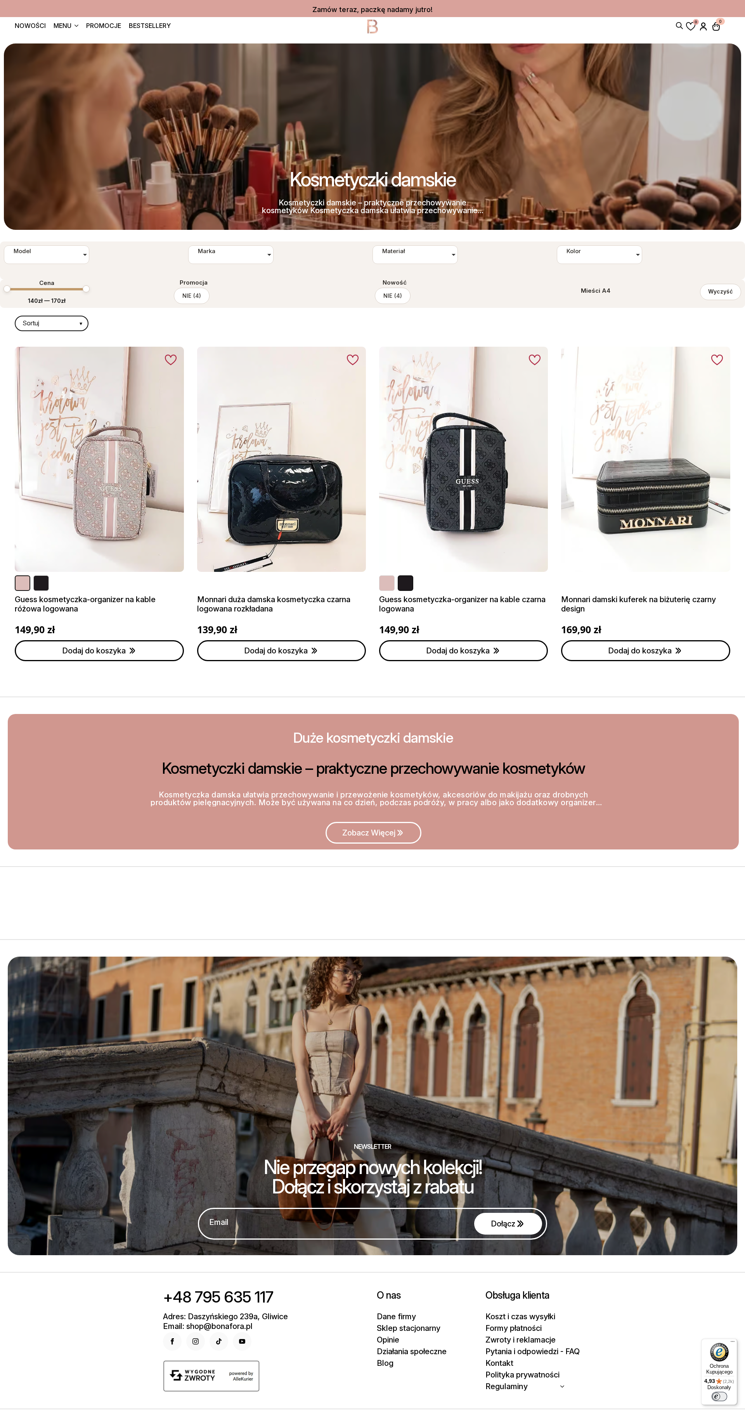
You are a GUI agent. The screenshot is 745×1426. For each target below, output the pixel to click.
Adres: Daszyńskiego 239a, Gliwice (225, 1316)
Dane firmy (396, 1316)
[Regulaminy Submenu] (564, 1386)
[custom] (219, 1341)
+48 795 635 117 (218, 1297)
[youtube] (242, 1341)
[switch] (719, 1396)
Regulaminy (506, 1386)
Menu (62, 26)
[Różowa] (22, 583)
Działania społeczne (412, 1351)
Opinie (388, 1340)
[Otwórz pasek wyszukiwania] (679, 25)
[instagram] (195, 1341)
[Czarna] (41, 583)
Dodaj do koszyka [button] (94, 650)
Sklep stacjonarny (408, 1328)
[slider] (6, 288)
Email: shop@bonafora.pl (208, 1326)
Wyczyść (720, 291)
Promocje (103, 26)
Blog (385, 1363)
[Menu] (732, 1343)
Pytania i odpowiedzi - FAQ (532, 1351)
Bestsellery (150, 26)
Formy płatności (513, 1328)
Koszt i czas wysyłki (520, 1316)
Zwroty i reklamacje (520, 1340)
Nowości (30, 26)
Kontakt (499, 1363)
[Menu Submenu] (74, 27)
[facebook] (172, 1341)
